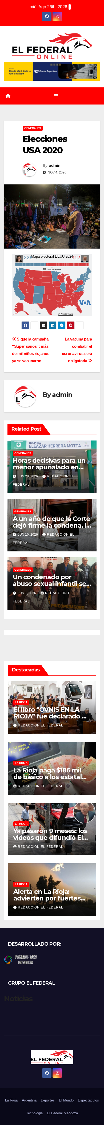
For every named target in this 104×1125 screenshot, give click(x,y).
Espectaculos (88, 1100)
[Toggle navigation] (56, 96)
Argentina (29, 1100)
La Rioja (21, 702)
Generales (32, 128)
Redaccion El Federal (40, 725)
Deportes (48, 1100)
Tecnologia (34, 1113)
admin (55, 165)
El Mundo (66, 1100)
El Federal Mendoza (62, 1113)
